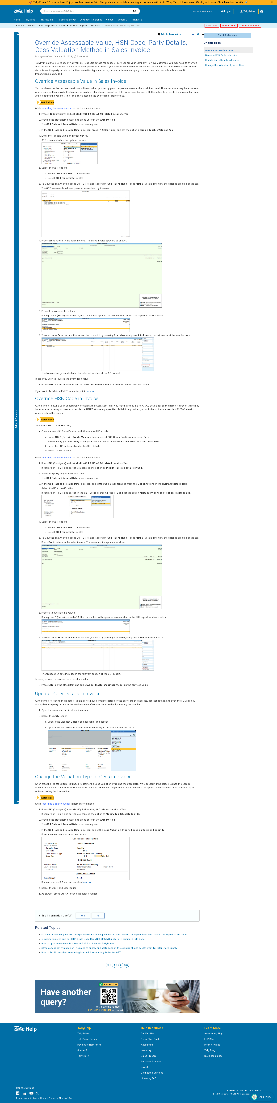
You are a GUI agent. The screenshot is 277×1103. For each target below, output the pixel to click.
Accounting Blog (213, 1033)
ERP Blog (209, 1039)
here (88, 391)
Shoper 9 (122, 19)
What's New (211, 25)
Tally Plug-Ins (46, 19)
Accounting (147, 1044)
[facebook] (114, 965)
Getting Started (229, 25)
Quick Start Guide (150, 1039)
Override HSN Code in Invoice (67, 398)
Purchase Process (151, 1061)
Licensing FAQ (148, 1078)
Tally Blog (209, 1050)
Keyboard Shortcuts (250, 25)
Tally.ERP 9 (136, 19)
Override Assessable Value (219, 50)
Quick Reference (227, 35)
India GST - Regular (78, 25)
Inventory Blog (212, 1044)
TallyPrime (249, 11)
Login (227, 11)
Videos (110, 19)
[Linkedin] (24, 1093)
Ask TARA (265, 1096)
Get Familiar (147, 1033)
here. (85, 882)
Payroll (145, 1067)
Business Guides (213, 1056)
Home (17, 19)
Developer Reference (91, 19)
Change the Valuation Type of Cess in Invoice (83, 776)
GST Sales (95, 25)
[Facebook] (18, 1093)
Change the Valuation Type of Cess (224, 65)
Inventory (146, 1050)
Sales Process (149, 1056)
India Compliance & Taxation (52, 25)
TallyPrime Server (66, 19)
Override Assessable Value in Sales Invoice (80, 81)
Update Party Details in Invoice (68, 693)
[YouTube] (31, 1093)
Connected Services (152, 1072)
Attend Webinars (202, 11)
